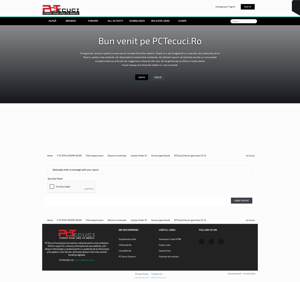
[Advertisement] (150, 127)
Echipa (182, 20)
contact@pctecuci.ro (84, 260)
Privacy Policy (142, 273)
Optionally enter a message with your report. (75, 169)
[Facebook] (201, 241)
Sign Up (247, 6)
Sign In (141, 77)
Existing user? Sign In (226, 6)
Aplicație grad (160, 20)
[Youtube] (221, 241)
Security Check (55, 178)
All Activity (115, 20)
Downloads (137, 20)
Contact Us (156, 273)
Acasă (52, 20)
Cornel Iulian (249, 273)
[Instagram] (211, 241)
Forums (92, 20)
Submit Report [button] (241, 200)
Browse (71, 20)
